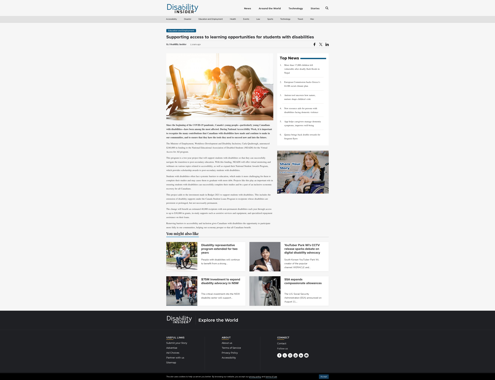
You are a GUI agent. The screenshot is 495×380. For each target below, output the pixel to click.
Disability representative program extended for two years (219, 248)
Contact (281, 343)
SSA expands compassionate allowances (303, 281)
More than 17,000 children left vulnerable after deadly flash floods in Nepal (302, 68)
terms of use (271, 376)
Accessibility (171, 19)
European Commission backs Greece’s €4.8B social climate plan (302, 83)
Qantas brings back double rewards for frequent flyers (302, 136)
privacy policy (255, 376)
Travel (300, 19)
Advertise (171, 347)
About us (227, 343)
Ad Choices (172, 352)
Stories (315, 8)
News (247, 8)
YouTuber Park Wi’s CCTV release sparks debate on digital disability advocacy (302, 248)
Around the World (270, 8)
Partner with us (175, 357)
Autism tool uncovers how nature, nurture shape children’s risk (300, 97)
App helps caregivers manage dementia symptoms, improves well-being (302, 123)
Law (258, 19)
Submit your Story (176, 343)
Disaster (187, 19)
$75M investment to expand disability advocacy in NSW (220, 281)
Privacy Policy (230, 352)
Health (233, 19)
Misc (312, 19)
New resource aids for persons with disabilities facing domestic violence (301, 110)
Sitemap (171, 362)
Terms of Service (231, 347)
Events (246, 19)
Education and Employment (211, 19)
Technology (285, 19)
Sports (270, 19)
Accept (324, 376)
